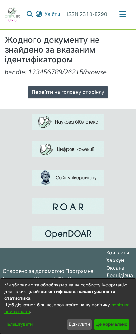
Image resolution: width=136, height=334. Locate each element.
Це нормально (111, 324)
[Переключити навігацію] (122, 14)
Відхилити (79, 324)
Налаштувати (18, 324)
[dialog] (68, 306)
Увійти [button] (53, 14)
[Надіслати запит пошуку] (30, 14)
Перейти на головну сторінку (68, 92)
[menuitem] (39, 14)
